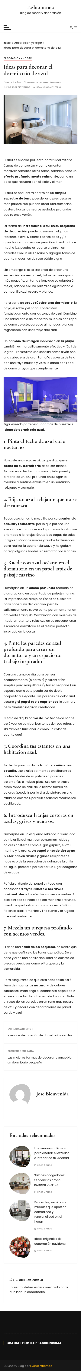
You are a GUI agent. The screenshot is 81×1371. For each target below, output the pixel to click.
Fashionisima (40, 7)
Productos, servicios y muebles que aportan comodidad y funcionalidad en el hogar (50, 1212)
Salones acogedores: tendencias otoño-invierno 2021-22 (49, 1180)
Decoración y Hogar (18, 58)
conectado (51, 1287)
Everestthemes (41, 1366)
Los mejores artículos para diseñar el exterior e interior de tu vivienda (51, 1153)
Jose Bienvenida (21, 87)
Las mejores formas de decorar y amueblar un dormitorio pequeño (40, 1060)
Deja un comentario (49, 87)
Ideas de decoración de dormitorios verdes (40, 1035)
